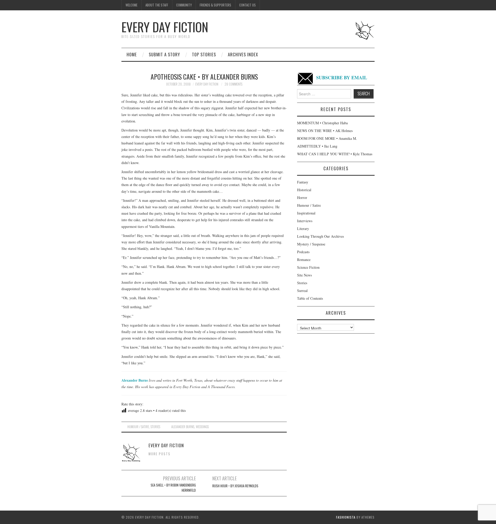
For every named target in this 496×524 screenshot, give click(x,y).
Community (184, 5)
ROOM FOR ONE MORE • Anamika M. (327, 138)
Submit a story (164, 54)
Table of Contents (310, 298)
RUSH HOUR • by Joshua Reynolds (235, 485)
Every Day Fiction (164, 27)
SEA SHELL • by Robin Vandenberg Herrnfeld (173, 488)
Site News (304, 275)
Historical (304, 189)
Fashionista (345, 517)
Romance (304, 259)
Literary (303, 228)
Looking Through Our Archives (320, 236)
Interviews (304, 220)
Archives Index (243, 54)
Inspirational (306, 213)
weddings (202, 426)
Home (132, 54)
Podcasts (303, 251)
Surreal (302, 290)
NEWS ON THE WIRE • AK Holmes (325, 130)
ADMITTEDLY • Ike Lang (317, 146)
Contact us (247, 5)
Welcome (131, 5)
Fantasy (302, 182)
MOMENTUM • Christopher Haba (322, 122)
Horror (302, 197)
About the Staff (156, 5)
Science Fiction (308, 267)
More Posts (160, 453)
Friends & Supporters (215, 5)
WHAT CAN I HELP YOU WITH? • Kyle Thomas (334, 153)
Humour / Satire (138, 426)
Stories (155, 426)
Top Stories (204, 54)
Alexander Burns (134, 380)
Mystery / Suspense (311, 244)
